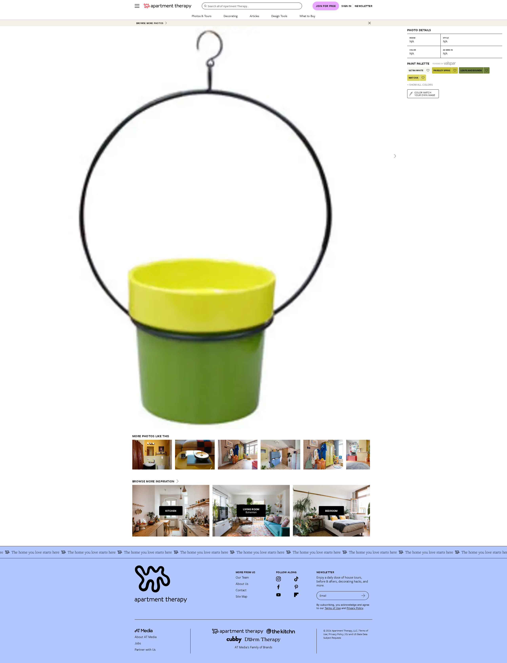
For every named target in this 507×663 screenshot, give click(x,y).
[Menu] (137, 6)
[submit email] (363, 595)
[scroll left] (135, 455)
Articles (254, 16)
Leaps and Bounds (471, 70)
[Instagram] (278, 579)
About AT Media (145, 636)
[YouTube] (278, 594)
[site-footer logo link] (143, 631)
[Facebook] (278, 586)
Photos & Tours (201, 16)
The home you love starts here (71, 552)
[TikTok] (296, 579)
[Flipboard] (296, 594)
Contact (241, 590)
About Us (242, 583)
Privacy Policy (355, 608)
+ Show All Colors (420, 84)
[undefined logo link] (167, 6)
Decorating (230, 16)
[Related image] (152, 454)
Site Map (241, 596)
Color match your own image (425, 94)
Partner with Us (145, 649)
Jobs (138, 643)
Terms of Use (333, 608)
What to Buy (307, 16)
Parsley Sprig (442, 70)
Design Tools (279, 16)
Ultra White (416, 70)
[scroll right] (367, 455)
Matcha (413, 78)
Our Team (242, 577)
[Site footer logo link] (183, 582)
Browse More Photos (149, 23)
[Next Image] (395, 156)
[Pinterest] (296, 586)
